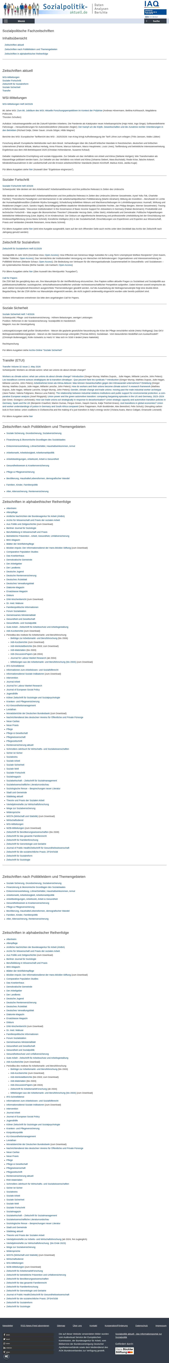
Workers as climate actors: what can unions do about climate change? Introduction (43, 376)
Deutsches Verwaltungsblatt (20, 583)
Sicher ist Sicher (14, 753)
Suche (152, 20)
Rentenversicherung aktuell (19, 745)
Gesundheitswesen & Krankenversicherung (27, 465)
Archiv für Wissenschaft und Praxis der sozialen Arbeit (33, 520)
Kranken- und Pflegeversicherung (22, 701)
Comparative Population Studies (22, 552)
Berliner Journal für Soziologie (21, 528)
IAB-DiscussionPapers (22, 654)
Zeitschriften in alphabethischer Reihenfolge (26, 54)
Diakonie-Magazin (15, 587)
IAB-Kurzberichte (14, 631)
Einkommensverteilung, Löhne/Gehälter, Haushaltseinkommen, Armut (40, 446)
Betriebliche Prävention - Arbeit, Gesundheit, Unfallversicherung (37, 536)
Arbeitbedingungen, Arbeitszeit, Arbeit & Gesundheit (32, 899)
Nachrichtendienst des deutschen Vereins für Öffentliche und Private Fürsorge (44, 717)
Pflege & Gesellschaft (17, 733)
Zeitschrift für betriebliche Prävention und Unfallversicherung (36, 1275)
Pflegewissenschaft (15, 737)
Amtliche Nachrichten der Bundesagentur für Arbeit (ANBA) (35, 516)
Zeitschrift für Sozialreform (15, 84)
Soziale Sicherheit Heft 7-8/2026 (18, 314)
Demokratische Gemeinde (19, 560)
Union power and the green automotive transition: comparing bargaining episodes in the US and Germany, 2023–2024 (106, 396)
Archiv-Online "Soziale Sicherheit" (45, 350)
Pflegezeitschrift (14, 741)
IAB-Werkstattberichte (21, 646)
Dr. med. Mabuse (14, 603)
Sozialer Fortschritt (11, 80)
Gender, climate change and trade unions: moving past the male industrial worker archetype (116, 390)
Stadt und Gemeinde (16, 792)
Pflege (9, 729)
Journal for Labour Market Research (28, 658)
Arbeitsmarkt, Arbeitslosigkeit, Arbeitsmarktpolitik (30, 452)
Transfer (6, 90)
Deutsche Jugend (15, 571)
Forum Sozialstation (16, 611)
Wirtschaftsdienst (14, 820)
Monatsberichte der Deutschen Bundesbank (28, 713)
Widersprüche (13, 812)
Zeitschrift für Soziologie (18, 860)
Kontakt (93, 1325)
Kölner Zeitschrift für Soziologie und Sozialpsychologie (33, 697)
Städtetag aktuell (14, 796)
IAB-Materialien (18, 650)
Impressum (161, 1325)
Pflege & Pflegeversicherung (20, 472)
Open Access (51, 255)
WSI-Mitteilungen (10, 77)
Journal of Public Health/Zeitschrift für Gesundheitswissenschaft (37, 848)
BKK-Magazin (13, 540)
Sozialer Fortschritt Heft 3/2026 (17, 186)
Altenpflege (12, 512)
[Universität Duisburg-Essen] (155, 13)
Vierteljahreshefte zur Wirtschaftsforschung (27, 804)
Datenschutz (141, 1325)
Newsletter (7, 1325)
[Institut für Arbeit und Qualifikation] (155, 4)
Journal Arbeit (13, 682)
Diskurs (10, 595)
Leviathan (11, 709)
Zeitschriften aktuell (14, 45)
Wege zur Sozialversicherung (21, 808)
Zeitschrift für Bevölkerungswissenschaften (27, 832)
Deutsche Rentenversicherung (21, 575)
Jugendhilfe (12, 693)
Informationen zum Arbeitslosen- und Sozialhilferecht (32, 670)
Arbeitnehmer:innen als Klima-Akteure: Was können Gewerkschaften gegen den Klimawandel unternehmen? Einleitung (92, 383)
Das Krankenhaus (15, 556)
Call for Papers (9, 278)
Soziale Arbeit (13, 761)
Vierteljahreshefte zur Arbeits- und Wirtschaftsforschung (33, 1239)
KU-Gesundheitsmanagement (21, 705)
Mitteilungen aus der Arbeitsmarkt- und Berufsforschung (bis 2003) (43, 662)
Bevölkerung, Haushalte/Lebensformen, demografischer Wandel (38, 478)
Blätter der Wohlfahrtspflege (20, 544)
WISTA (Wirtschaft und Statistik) (22, 816)
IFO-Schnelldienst (15, 666)
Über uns (77, 1325)
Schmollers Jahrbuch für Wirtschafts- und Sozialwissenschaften (37, 749)
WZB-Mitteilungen (15, 828)
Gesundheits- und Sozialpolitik (21, 623)
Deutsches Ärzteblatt (16, 579)
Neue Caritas (12, 721)
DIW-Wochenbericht (16, 599)
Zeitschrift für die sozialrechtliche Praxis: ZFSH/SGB (32, 852)
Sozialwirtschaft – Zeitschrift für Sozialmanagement (31, 780)
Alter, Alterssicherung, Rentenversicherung (27, 491)
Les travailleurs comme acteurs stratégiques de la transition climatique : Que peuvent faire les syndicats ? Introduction (60, 380)
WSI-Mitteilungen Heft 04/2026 (17, 104)
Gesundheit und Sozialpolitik (20, 1050)
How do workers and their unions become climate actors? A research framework (111, 386)
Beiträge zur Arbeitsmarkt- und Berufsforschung (34, 638)
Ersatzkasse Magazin (17, 591)
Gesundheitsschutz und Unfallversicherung (27, 1054)
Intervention (12, 678)
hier (31, 169)
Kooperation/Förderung (116, 1325)
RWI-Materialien (14, 1180)
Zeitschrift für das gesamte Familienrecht (26, 836)
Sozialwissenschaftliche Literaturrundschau (27, 784)
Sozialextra (11, 757)
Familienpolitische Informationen (22, 607)
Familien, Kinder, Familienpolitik (22, 485)
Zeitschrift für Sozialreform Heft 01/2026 (22, 248)
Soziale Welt (12, 769)
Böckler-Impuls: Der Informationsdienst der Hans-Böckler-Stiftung (38, 548)
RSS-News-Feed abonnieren (35, 1325)
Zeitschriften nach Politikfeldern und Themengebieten (31, 49)
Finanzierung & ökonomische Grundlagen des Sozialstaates (35, 439)
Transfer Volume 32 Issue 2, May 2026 (21, 366)
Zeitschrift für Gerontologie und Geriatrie (26, 844)
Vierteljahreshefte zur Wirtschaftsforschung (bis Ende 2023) (36, 1243)
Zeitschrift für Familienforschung (22, 840)
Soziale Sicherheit (11, 87)
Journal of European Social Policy (23, 689)
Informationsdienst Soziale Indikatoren (25, 674)
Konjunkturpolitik (14, 1132)
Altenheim (11, 508)
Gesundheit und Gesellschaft (20, 619)
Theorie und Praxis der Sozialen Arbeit (25, 800)
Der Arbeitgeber (14, 563)
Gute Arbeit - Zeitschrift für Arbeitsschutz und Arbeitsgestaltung (37, 627)
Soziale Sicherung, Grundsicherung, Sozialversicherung (33, 433)
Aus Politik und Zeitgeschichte (21, 524)
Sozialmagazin (13, 776)
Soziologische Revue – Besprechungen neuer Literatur (33, 788)
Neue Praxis (12, 725)
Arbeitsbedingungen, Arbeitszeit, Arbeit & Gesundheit (32, 459)
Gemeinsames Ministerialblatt (21, 615)
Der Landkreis (13, 567)
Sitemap (61, 1325)
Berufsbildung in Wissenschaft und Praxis (26, 532)
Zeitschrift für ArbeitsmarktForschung (29, 1089)
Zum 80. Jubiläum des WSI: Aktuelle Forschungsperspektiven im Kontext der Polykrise (60, 110)
